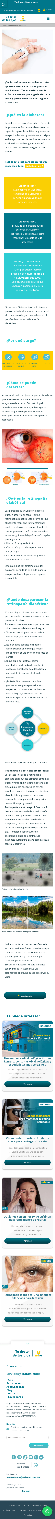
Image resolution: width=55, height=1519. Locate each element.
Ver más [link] (28, 1084)
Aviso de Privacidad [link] (16, 1505)
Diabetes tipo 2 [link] (34, 166)
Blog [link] (9, 1390)
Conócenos (14, 1366)
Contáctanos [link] (22, 1510)
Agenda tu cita (26, 996)
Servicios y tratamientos (23, 1374)
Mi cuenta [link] (48, 9)
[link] (3, 3)
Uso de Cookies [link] (8, 1510)
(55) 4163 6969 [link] (21, 10)
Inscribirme (38, 1445)
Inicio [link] (5, 25)
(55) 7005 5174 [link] (30, 10)
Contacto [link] (12, 1393)
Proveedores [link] (14, 1397)
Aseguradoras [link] (15, 1386)
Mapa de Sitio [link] (35, 1510)
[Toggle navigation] (48, 18)
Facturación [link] (13, 1383)
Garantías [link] (28, 1515)
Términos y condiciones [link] (37, 1505)
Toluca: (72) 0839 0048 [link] (10, 10)
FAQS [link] (9, 1380)
